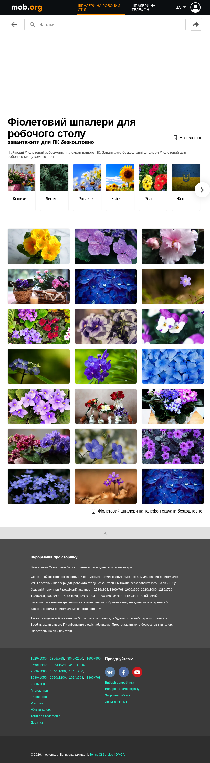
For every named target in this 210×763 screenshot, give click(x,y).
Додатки (37, 722)
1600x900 (94, 658)
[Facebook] (125, 676)
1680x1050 (39, 678)
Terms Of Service (101, 754)
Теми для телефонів (45, 716)
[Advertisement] (105, 73)
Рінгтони (37, 703)
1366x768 (57, 658)
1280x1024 (58, 665)
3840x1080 (58, 671)
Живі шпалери (41, 710)
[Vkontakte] (111, 676)
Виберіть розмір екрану (122, 689)
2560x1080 (39, 671)
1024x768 (76, 678)
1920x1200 (58, 678)
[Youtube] (138, 676)
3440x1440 (77, 665)
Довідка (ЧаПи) (116, 702)
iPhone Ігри (39, 697)
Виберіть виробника (119, 682)
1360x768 (94, 678)
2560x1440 (39, 665)
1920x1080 (39, 658)
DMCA (120, 754)
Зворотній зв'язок (117, 695)
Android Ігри (39, 690)
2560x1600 (39, 684)
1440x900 (76, 671)
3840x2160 (75, 658)
